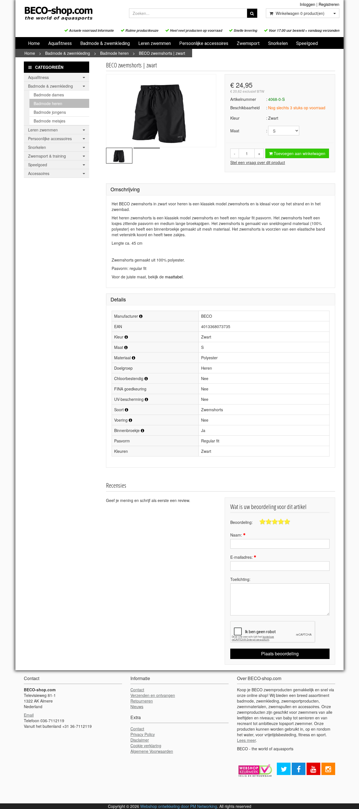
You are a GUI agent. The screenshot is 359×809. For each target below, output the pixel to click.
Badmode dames (49, 94)
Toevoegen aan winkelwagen (299, 153)
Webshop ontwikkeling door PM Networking (178, 806)
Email (29, 715)
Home (34, 43)
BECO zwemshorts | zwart (162, 53)
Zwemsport (248, 43)
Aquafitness (60, 43)
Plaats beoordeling (280, 653)
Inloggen (307, 4)
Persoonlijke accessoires (203, 43)
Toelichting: (240, 579)
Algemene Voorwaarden (151, 751)
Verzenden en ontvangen (152, 695)
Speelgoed (307, 43)
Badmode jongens (50, 112)
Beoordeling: (241, 522)
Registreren (329, 4)
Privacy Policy (142, 734)
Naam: (236, 535)
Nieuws (136, 706)
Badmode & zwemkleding (105, 43)
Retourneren (141, 701)
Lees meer (246, 740)
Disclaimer (139, 740)
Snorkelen (278, 43)
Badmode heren (114, 53)
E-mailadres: (242, 557)
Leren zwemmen (154, 43)
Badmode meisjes (49, 121)
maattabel (174, 276)
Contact (137, 689)
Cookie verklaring (145, 745)
